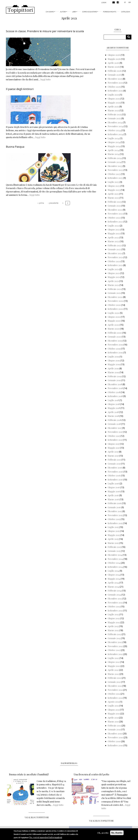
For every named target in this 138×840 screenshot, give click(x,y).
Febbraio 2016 (114, 503)
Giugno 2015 (114, 531)
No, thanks (116, 833)
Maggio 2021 (114, 277)
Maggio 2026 (114, 59)
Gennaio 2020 (114, 336)
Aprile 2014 (113, 582)
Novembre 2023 (115, 170)
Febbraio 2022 (114, 245)
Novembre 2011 (115, 689)
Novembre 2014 (115, 558)
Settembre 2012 (115, 654)
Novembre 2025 (115, 82)
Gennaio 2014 (114, 594)
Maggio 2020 (114, 320)
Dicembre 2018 (115, 384)
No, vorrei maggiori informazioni (45, 837)
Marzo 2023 (113, 197)
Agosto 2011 (113, 701)
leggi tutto (45, 79)
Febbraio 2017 (114, 459)
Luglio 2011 (113, 705)
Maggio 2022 (114, 233)
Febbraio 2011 (114, 725)
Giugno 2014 (114, 574)
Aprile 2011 (113, 717)
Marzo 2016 (113, 499)
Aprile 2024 (113, 150)
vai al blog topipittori (37, 817)
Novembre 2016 (115, 471)
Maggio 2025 (114, 102)
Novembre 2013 (115, 602)
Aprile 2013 (113, 626)
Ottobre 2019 (114, 348)
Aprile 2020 (113, 324)
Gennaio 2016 (114, 507)
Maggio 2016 (114, 491)
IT (125, 2)
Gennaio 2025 (114, 118)
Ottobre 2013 (114, 606)
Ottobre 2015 (114, 519)
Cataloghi (125, 12)
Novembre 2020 (115, 300)
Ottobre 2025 (114, 86)
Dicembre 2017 (115, 428)
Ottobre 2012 (114, 650)
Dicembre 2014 (115, 554)
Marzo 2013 (113, 630)
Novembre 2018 (115, 388)
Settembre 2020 (115, 308)
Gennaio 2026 (114, 74)
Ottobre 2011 (114, 693)
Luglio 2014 (113, 570)
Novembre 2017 (115, 431)
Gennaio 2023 (114, 205)
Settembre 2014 (115, 566)
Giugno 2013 (114, 618)
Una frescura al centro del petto (91, 774)
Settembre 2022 (115, 221)
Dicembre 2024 (115, 122)
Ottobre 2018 (114, 392)
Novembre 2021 (115, 257)
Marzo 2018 (113, 416)
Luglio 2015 (113, 527)
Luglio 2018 (113, 400)
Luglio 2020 (113, 312)
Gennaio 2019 (114, 380)
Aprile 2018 (113, 412)
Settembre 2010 (115, 745)
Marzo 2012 (113, 674)
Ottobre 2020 (114, 305)
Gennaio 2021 (114, 293)
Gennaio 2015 (114, 551)
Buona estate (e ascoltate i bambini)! (29, 774)
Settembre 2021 (115, 265)
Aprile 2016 (113, 495)
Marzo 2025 (113, 110)
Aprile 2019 (113, 368)
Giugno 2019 (114, 360)
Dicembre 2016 (115, 467)
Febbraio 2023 (114, 201)
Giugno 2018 (114, 404)
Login (103, 3)
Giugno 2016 (114, 487)
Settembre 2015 (115, 523)
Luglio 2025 (113, 94)
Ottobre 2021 (114, 261)
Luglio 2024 (113, 138)
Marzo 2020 (113, 328)
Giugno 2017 (113, 443)
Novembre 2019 (115, 344)
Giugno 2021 (114, 273)
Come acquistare (89, 12)
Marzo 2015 (113, 543)
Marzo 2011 (113, 721)
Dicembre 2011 (115, 685)
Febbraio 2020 (115, 332)
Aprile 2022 (113, 237)
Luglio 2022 (113, 225)
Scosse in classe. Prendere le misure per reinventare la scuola (45, 31)
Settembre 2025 (115, 90)
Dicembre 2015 (115, 511)
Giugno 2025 (114, 98)
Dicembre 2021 (115, 253)
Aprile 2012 (113, 669)
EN (129, 2)
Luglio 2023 (113, 182)
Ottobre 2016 (114, 475)
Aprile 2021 (113, 281)
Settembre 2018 (115, 396)
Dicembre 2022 (115, 209)
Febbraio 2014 (114, 590)
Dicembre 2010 (115, 733)
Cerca (129, 37)
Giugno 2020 (114, 316)
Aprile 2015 (113, 539)
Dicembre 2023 (115, 166)
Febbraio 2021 (114, 289)
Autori (63, 12)
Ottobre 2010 (114, 741)
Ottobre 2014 (114, 562)
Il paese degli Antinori (20, 89)
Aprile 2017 (113, 451)
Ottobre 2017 (114, 435)
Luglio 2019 (113, 356)
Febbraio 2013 (114, 634)
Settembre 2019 (115, 352)
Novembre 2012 (115, 646)
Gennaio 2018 (114, 423)
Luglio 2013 (113, 614)
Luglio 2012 (113, 658)
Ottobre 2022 (114, 217)
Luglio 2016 (113, 483)
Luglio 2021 (113, 269)
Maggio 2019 (114, 364)
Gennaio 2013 (114, 638)
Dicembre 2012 (115, 642)
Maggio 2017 (114, 447)
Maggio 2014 (114, 578)
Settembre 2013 (115, 610)
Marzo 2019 (113, 372)
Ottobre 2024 (114, 130)
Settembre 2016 (115, 479)
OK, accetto (102, 832)
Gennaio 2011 (114, 729)
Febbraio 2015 (114, 546)
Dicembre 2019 (115, 340)
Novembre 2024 (115, 126)
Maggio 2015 (114, 535)
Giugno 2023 (114, 185)
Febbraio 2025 (114, 114)
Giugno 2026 (114, 54)
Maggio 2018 (114, 408)
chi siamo (50, 12)
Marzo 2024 (113, 154)
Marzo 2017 (113, 455)
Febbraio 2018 (114, 420)
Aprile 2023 (113, 193)
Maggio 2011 (114, 713)
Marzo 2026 (113, 66)
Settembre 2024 (115, 134)
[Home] (20, 9)
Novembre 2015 (115, 515)
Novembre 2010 (115, 737)
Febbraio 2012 (114, 677)
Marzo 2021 (113, 285)
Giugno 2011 (113, 709)
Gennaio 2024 (114, 162)
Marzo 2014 (113, 586)
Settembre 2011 (115, 697)
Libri (74, 12)
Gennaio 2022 (114, 249)
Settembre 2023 (115, 177)
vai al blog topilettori (101, 821)
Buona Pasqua (15, 146)
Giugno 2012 (114, 662)
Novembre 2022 (115, 213)
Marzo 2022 (113, 241)
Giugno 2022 (114, 229)
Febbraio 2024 (115, 158)
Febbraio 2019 (114, 376)
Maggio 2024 (114, 146)
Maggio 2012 (114, 666)
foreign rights (109, 12)
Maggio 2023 (114, 189)
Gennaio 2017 (114, 463)
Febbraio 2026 (115, 70)
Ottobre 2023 (114, 174)
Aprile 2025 (113, 106)
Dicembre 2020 (115, 297)
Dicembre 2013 (115, 598)
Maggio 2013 (114, 622)
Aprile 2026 (113, 62)
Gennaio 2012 (114, 681)
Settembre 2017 (115, 439)
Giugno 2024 (114, 142)
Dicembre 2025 (115, 78)
